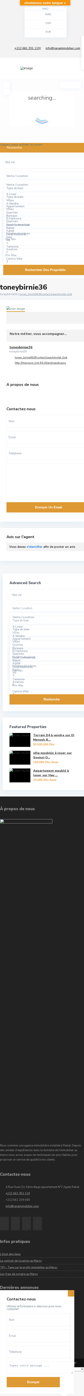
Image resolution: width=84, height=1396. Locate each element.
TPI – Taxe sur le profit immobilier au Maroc (28, 1267)
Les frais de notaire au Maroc (19, 1274)
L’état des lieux (10, 1254)
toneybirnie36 (51, 311)
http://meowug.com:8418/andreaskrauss (40, 363)
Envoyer (33, 1382)
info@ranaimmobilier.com (63, 48)
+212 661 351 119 (27, 48)
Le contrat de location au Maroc (21, 1261)
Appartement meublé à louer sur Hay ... (51, 773)
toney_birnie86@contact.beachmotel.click (46, 294)
